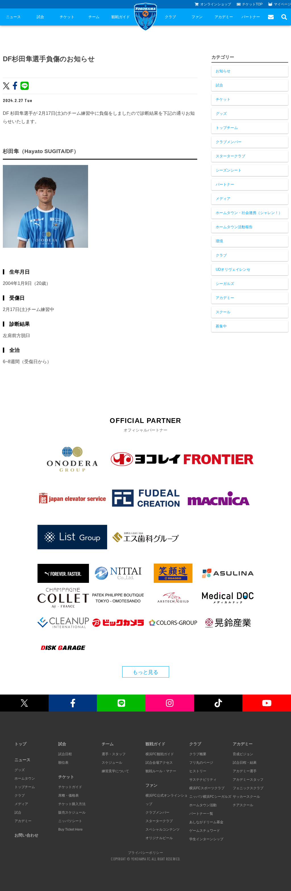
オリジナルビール (159, 838)
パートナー (251, 17)
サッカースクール (246, 797)
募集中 (221, 326)
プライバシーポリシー (145, 852)
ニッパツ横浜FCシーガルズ (210, 797)
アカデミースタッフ (248, 780)
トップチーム (227, 128)
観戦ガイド (120, 17)
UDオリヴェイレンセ (233, 269)
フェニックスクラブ (248, 788)
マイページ (282, 4)
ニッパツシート (70, 821)
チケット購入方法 (72, 804)
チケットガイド (70, 787)
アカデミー (224, 17)
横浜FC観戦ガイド (160, 754)
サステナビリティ (203, 780)
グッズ (221, 113)
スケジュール (112, 763)
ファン (197, 17)
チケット (67, 17)
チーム (93, 17)
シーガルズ (225, 284)
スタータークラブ (230, 156)
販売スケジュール (72, 812)
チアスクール (243, 805)
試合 (40, 17)
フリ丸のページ (201, 763)
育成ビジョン (243, 754)
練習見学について (115, 771)
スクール (223, 312)
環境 (219, 241)
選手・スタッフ (114, 754)
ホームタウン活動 (203, 805)
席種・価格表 (68, 795)
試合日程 (65, 754)
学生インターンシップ (206, 839)
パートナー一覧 (201, 814)
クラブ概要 (197, 754)
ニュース (13, 17)
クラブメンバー (229, 142)
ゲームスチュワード (204, 831)
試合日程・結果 (245, 763)
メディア (223, 198)
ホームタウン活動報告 (234, 227)
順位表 (63, 763)
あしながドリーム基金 (206, 822)
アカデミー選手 (245, 771)
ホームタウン (24, 778)
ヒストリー (197, 771)
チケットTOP (252, 4)
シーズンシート (229, 170)
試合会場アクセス (159, 763)
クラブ (170, 17)
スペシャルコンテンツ (163, 829)
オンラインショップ (215, 4)
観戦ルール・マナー (161, 771)
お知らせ (223, 71)
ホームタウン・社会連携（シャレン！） (249, 213)
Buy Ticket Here (70, 829)
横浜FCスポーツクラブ (207, 788)
